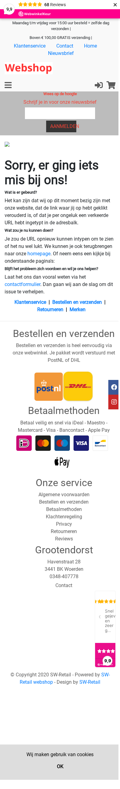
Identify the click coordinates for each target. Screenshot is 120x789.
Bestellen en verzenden (77, 302)
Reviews (64, 539)
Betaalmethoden (64, 509)
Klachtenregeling (64, 517)
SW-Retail (89, 682)
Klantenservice (30, 46)
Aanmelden (63, 126)
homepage (38, 254)
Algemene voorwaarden (64, 494)
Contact (64, 46)
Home (90, 46)
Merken (78, 309)
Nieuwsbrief (61, 53)
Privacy (64, 524)
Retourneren (50, 309)
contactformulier (22, 284)
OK (60, 766)
